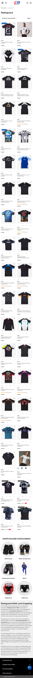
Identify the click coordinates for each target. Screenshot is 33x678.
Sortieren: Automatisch (8, 18)
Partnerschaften (7, 669)
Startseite (3, 8)
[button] (29, 667)
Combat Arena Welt (8, 664)
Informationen (7, 673)
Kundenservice (7, 660)
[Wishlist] (14, 22)
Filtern (29, 18)
